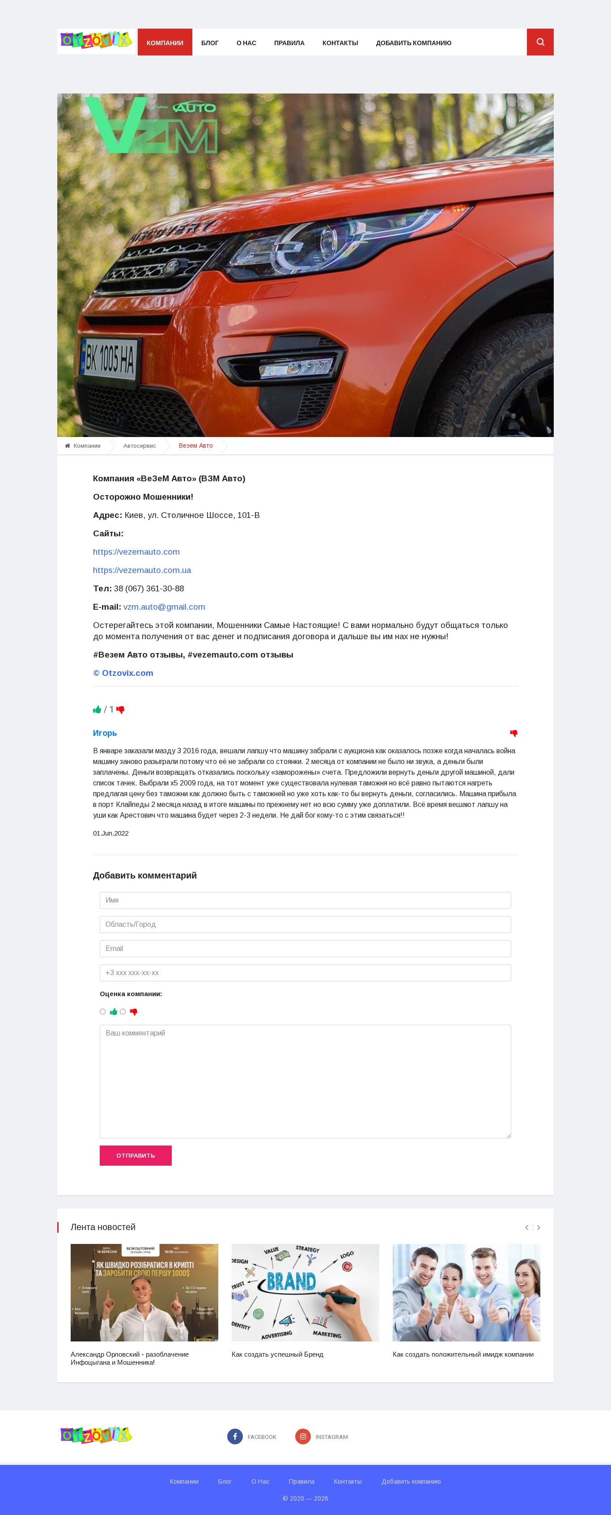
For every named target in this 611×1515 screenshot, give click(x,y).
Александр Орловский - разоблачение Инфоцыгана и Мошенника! (130, 1358)
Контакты (340, 43)
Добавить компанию (413, 43)
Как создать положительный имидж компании (463, 1354)
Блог (210, 43)
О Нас (246, 43)
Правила (289, 43)
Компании (165, 43)
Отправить (135, 1155)
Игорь (105, 733)
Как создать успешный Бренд (277, 1354)
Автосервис (139, 445)
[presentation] (526, 1228)
